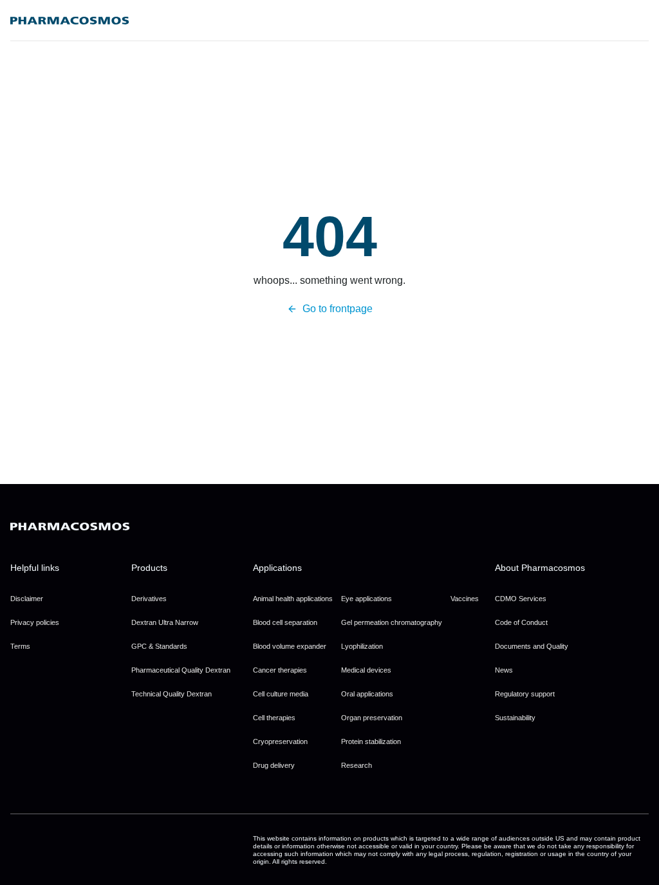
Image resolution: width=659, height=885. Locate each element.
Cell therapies (274, 718)
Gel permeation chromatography (391, 622)
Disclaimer (26, 598)
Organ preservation (371, 718)
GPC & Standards (159, 646)
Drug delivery (274, 765)
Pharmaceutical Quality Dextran (180, 670)
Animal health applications (293, 598)
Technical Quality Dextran (171, 694)
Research (356, 765)
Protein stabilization (371, 741)
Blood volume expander (289, 646)
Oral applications (367, 694)
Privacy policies (34, 622)
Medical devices (366, 670)
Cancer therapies (280, 670)
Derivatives (149, 598)
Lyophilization (362, 646)
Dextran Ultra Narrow (164, 622)
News (504, 670)
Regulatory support (525, 694)
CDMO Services (520, 598)
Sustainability (515, 718)
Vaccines (464, 598)
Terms (20, 646)
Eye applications (366, 598)
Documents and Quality (531, 646)
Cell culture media (280, 694)
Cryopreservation (280, 741)
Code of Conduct (521, 622)
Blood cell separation (285, 622)
